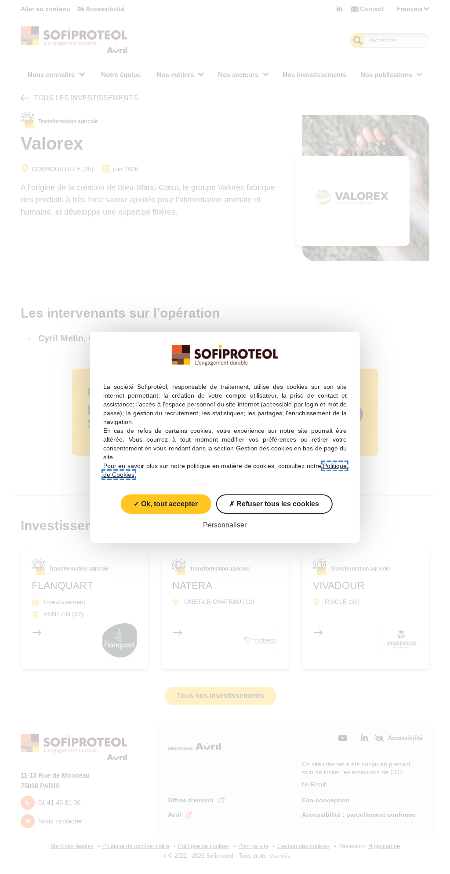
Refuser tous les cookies (277, 503)
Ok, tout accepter (168, 503)
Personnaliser (225, 524)
